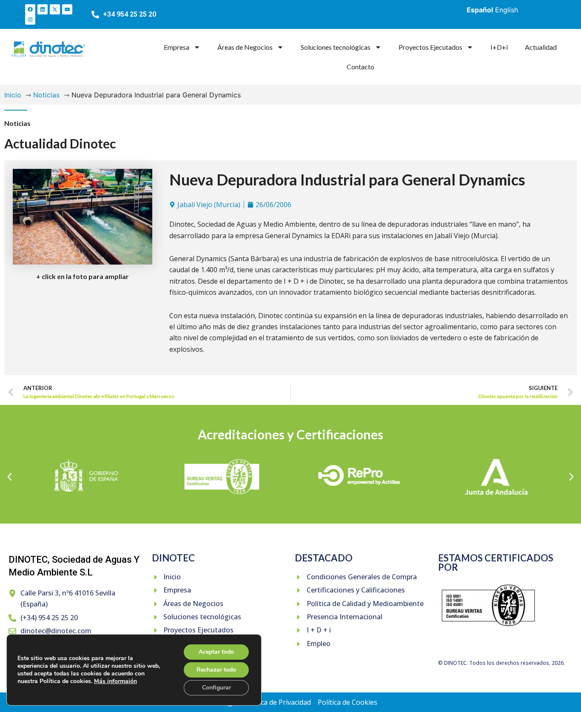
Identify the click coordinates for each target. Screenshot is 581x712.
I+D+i (499, 47)
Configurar (216, 688)
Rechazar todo (216, 670)
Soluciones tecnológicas (335, 47)
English (506, 10)
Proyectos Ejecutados (430, 47)
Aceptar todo (216, 652)
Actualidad (541, 47)
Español (480, 10)
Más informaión (115, 681)
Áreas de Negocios (245, 47)
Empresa (176, 47)
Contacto (360, 67)
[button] (9, 476)
